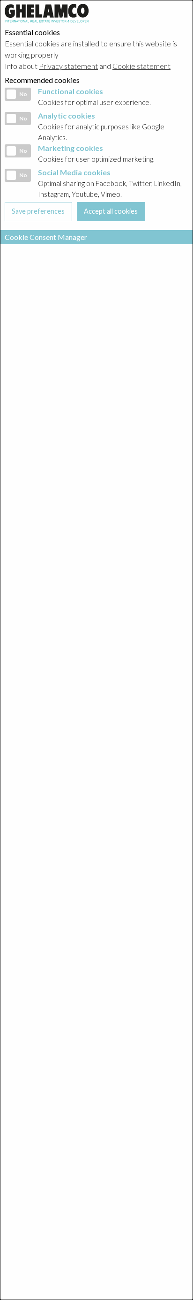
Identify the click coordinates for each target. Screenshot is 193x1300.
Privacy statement (68, 65)
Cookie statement (141, 65)
